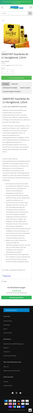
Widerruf (6, 348)
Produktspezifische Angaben (10, 87)
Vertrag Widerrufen (11, 310)
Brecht (5, 329)
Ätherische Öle (8, 333)
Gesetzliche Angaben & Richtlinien (11, 91)
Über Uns (6, 366)
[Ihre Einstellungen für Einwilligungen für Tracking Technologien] (30, 410)
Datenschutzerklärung (10, 355)
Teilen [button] (5, 281)
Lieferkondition (8, 385)
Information (6, 84)
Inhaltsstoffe (14, 84)
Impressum (7, 351)
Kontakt (6, 381)
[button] (2, 7)
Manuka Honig (8, 321)
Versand (7, 65)
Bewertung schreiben (16, 297)
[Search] (30, 13)
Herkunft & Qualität (25, 87)
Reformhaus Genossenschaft (12, 370)
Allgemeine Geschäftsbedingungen (13, 344)
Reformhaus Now (14, 409)
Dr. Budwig (7, 325)
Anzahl (3, 68)
